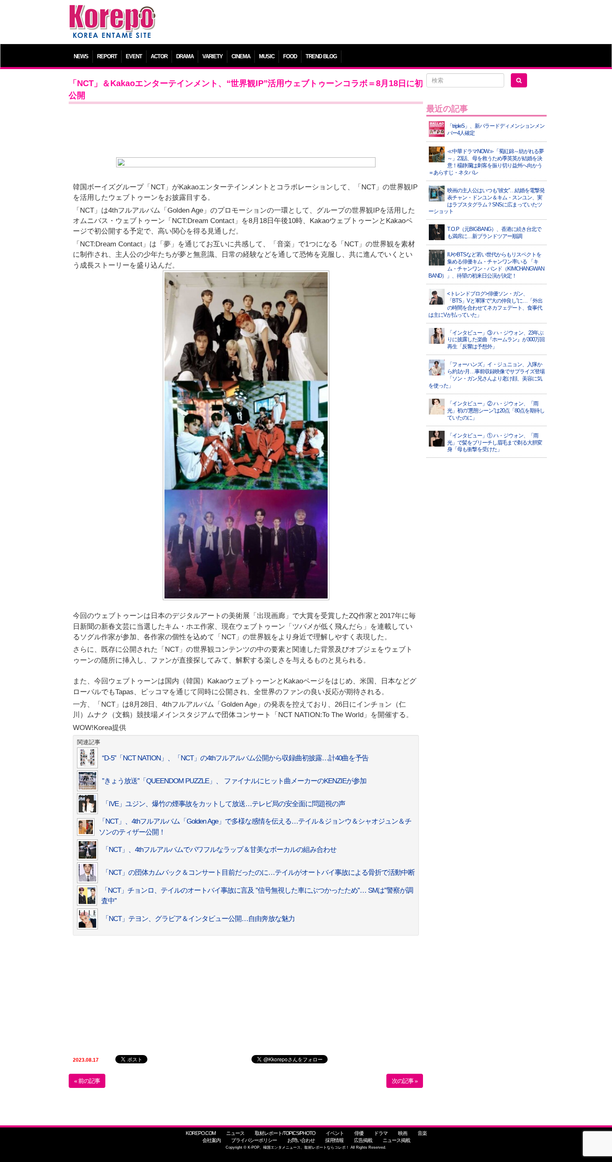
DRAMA (185, 56)
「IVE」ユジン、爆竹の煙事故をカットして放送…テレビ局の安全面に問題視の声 (223, 804)
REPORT (107, 56)
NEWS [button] (81, 56)
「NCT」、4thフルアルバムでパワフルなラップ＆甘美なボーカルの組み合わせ (219, 850)
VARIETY (212, 56)
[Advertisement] (366, 23)
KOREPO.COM (201, 1133)
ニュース (235, 1133)
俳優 (358, 1133)
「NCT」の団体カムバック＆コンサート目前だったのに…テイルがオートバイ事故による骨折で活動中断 (258, 872)
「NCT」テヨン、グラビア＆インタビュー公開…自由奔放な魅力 (198, 919)
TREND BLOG (321, 56)
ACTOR (159, 56)
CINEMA (240, 56)
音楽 (422, 1133)
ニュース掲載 (396, 1140)
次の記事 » (405, 1081)
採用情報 (334, 1140)
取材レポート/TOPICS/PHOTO (285, 1133)
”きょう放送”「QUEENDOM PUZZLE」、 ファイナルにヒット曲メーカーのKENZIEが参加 (234, 781)
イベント (335, 1133)
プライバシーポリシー (254, 1140)
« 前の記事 (87, 1081)
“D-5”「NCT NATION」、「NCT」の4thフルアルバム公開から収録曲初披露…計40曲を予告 (235, 758)
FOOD (290, 56)
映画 (402, 1133)
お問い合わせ (301, 1140)
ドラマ (381, 1133)
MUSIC (266, 56)
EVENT (134, 56)
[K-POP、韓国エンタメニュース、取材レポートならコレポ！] (112, 12)
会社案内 (211, 1140)
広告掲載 (363, 1140)
